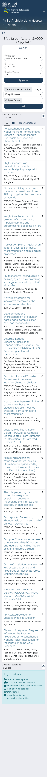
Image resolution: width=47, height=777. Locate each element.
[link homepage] (10, 5)
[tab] (7, 123)
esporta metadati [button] (27, 122)
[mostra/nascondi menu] (44, 11)
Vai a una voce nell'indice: (17, 89)
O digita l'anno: (12, 100)
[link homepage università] (16, 11)
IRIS (3, 33)
